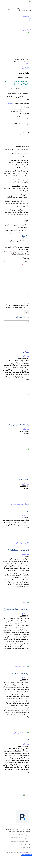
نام (28, 286)
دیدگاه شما (25, 264)
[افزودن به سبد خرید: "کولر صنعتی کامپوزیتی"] (27, 724)
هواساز (26, 740)
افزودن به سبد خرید (15, 88)
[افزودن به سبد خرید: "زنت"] (27, 535)
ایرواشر (26, 351)
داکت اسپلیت (24, 479)
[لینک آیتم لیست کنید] (16, 842)
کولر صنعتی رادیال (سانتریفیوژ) (16, 609)
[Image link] (16, 799)
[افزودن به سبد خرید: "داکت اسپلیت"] (27, 496)
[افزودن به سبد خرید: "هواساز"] (27, 782)
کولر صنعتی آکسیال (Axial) (18, 550)
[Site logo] (24, 3)
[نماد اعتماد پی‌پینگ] (22, 818)
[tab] (19, 110)
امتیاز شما (25, 258)
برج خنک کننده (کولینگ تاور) (18, 425)
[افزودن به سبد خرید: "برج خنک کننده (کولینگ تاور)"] (27, 441)
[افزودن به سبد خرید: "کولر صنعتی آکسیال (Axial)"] (27, 594)
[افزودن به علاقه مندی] (27, 382)
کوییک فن (23, 852)
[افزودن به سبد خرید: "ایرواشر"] (27, 387)
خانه (27, 61)
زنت (27, 511)
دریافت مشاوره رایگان (16, 13)
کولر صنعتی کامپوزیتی (20, 673)
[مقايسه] (27, 348)
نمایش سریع (27, 391)
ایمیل (27, 294)
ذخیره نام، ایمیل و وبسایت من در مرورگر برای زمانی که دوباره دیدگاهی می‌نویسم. (17, 306)
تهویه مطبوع (21, 61)
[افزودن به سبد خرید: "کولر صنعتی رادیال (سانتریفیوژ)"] (27, 658)
